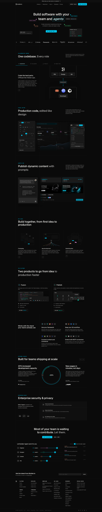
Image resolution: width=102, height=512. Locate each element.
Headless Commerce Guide (81, 487)
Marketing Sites (57, 488)
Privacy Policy (29, 475)
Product (46, 63)
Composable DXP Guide (81, 489)
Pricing (61, 4)
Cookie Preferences (48, 510)
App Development (57, 483)
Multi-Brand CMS (57, 496)
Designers (34, 63)
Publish (59, 285)
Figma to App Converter (47, 491)
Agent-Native (67, 505)
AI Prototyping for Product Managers (47, 487)
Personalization (57, 492)
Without (71, 443)
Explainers (67, 501)
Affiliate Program (68, 496)
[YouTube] (78, 510)
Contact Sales (22, 495)
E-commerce (56, 490)
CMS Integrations (68, 498)
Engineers (22, 63)
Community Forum (68, 492)
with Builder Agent (81, 443)
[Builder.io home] (19, 4)
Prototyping (21, 248)
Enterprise (56, 4)
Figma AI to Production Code (46, 484)
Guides (66, 488)
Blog (66, 484)
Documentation (34, 483)
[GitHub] (80, 510)
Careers (20, 493)
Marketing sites (69, 248)
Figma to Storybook (46, 489)
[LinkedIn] (84, 510)
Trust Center (41, 510)
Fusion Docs (33, 484)
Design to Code (34, 491)
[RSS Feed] (86, 510)
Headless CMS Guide (81, 484)
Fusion (23, 285)
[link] (27, 83)
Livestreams (67, 486)
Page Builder (33, 495)
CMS (32, 493)
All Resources (68, 483)
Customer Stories (68, 490)
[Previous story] (81, 359)
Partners (67, 494)
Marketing (58, 63)
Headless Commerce (58, 498)
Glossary (67, 503)
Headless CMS (56, 494)
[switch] (75, 444)
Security (28, 510)
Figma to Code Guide (81, 483)
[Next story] (83, 359)
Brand (20, 497)
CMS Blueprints (68, 500)
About (20, 491)
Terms (37, 510)
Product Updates (22, 486)
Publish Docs (33, 486)
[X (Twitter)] (82, 510)
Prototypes (56, 484)
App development (46, 248)
